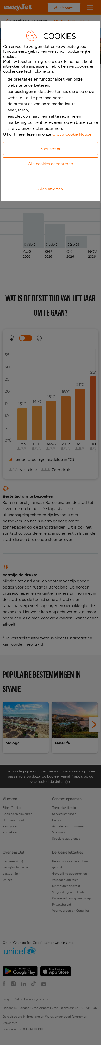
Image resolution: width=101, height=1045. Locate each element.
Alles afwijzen (50, 189)
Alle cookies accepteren (50, 163)
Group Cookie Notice (71, 134)
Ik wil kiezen (50, 148)
